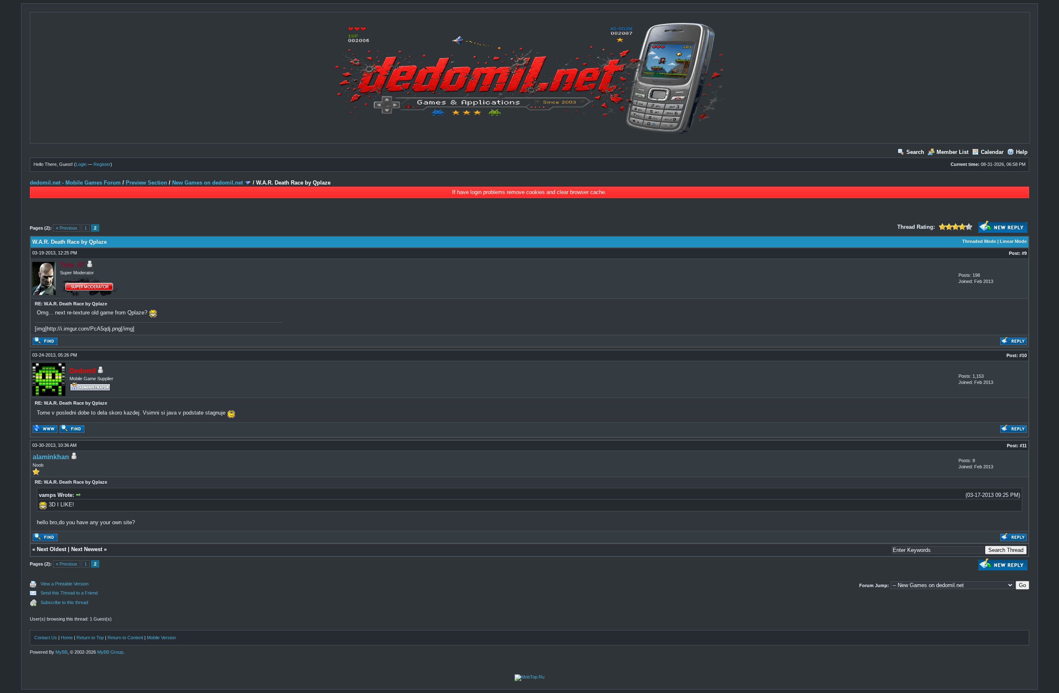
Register (101, 164)
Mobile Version (161, 637)
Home (67, 637)
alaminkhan (51, 456)
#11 (1023, 445)
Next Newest (86, 549)
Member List (952, 152)
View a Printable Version (65, 583)
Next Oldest (51, 549)
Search (915, 152)
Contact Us (45, 637)
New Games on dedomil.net (207, 183)
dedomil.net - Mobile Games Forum (75, 183)
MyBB (61, 652)
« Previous (66, 227)
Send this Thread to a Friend (69, 592)
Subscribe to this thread (64, 602)
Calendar (992, 152)
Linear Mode (1013, 241)
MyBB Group (110, 652)
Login (81, 164)
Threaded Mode (979, 241)
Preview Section (146, 183)
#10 (1023, 355)
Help (1022, 152)
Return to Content (125, 637)
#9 (1024, 253)
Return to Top (90, 637)
